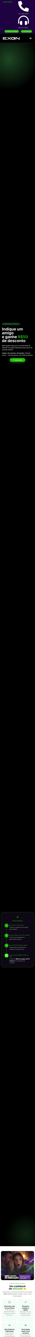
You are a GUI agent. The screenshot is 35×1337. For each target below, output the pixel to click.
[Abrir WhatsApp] (30, 1332)
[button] (30, 38)
